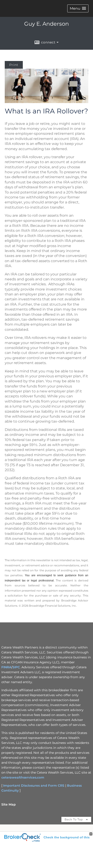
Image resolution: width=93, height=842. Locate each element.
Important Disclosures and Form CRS (33, 785)
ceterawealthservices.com (22, 777)
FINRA (6, 667)
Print (13, 65)
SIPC (16, 667)
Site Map (8, 804)
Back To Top (74, 819)
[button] (77, 8)
